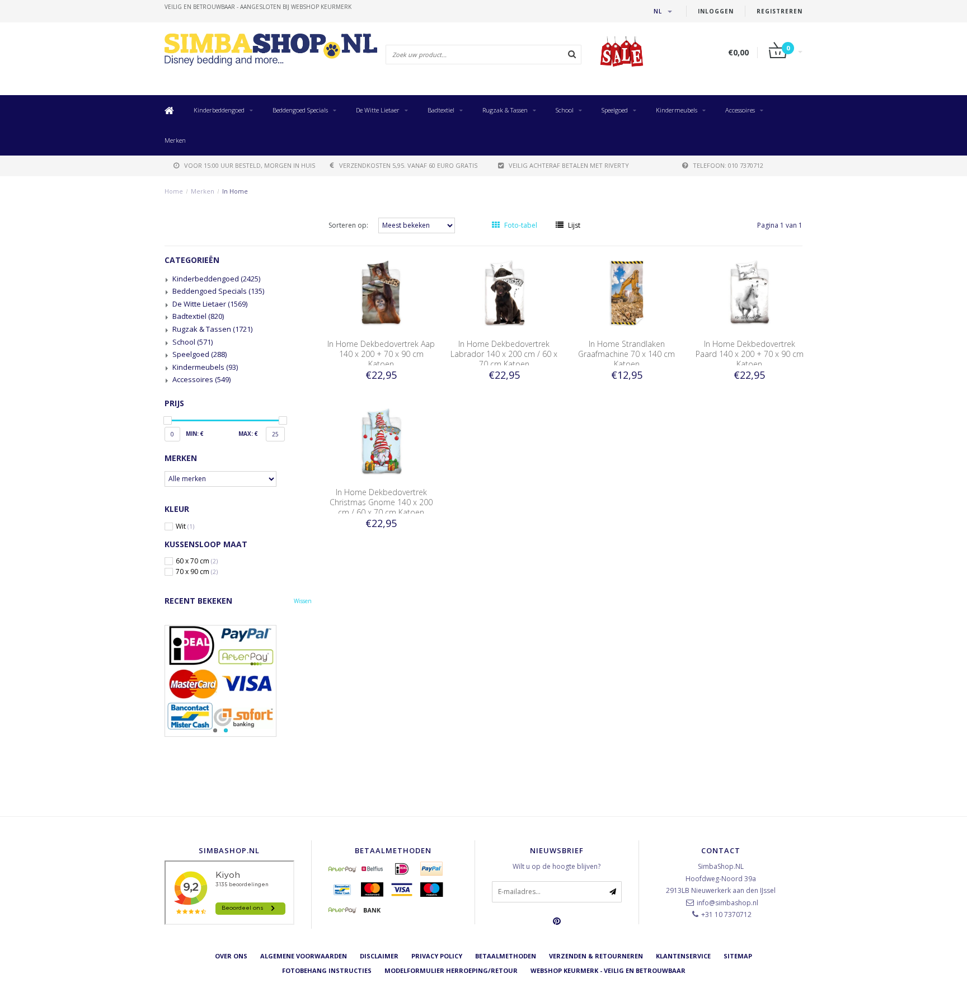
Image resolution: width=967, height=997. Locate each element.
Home (174, 191)
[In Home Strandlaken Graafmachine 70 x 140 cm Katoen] (627, 292)
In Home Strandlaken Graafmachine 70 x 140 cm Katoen (626, 353)
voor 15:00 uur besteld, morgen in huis (249, 165)
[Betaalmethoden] (342, 868)
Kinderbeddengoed (219, 110)
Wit (185, 526)
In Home (235, 191)
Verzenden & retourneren (596, 956)
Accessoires (740, 110)
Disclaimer (379, 956)
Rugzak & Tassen (505, 110)
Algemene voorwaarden (303, 956)
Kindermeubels (676, 110)
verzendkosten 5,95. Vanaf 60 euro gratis (408, 165)
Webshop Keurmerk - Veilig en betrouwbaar (608, 970)
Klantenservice (683, 956)
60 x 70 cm (197, 561)
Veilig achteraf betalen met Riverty (569, 165)
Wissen (303, 601)
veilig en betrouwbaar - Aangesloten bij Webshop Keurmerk (258, 7)
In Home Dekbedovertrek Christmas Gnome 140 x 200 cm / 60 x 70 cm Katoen (381, 502)
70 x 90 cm (197, 572)
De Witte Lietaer (378, 110)
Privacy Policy (436, 956)
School (565, 110)
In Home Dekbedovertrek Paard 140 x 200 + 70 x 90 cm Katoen (750, 353)
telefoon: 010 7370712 (728, 165)
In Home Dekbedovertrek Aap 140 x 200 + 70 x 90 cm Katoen (381, 353)
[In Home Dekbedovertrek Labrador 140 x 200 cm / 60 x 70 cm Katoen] (504, 292)
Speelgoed (615, 110)
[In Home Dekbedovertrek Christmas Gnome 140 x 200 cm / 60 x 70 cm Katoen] (381, 440)
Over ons (231, 956)
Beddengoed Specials (300, 110)
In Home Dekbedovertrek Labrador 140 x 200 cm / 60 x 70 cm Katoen (503, 353)
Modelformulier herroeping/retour (451, 970)
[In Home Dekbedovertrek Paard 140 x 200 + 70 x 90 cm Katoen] (750, 292)
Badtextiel (441, 110)
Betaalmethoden (505, 956)
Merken (175, 140)
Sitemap (738, 956)
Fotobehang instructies (327, 970)
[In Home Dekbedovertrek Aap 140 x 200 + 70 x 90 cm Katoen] (381, 292)
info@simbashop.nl (727, 902)
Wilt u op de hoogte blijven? (556, 866)
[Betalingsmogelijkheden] (238, 681)
